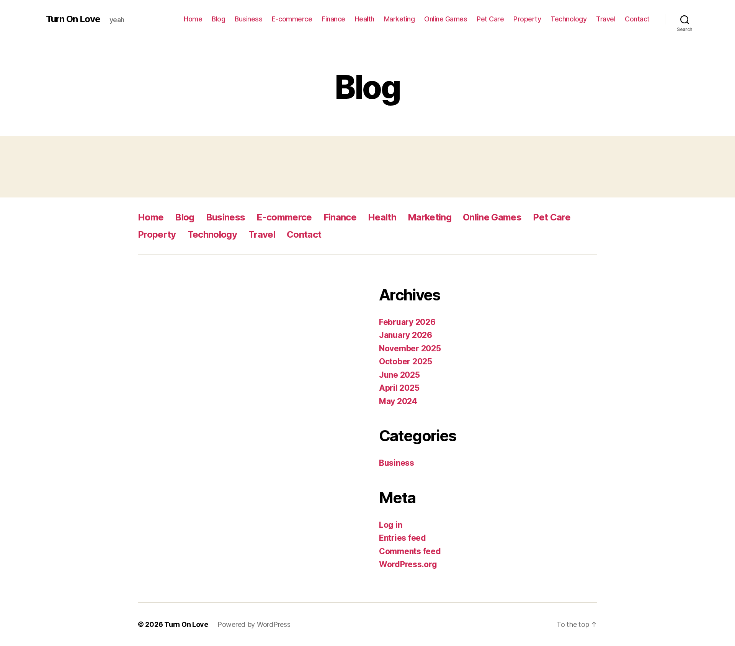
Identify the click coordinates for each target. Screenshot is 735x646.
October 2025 (405, 361)
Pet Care (490, 19)
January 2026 (405, 335)
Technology (568, 19)
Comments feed (410, 551)
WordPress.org (408, 564)
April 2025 (399, 388)
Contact (637, 19)
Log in (390, 525)
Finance (333, 19)
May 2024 (398, 401)
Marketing (399, 19)
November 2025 (410, 348)
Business (248, 19)
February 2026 (407, 322)
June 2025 (399, 375)
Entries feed (402, 538)
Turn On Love (73, 19)
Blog (218, 19)
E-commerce (292, 19)
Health (364, 19)
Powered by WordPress (254, 624)
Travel (605, 19)
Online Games (445, 19)
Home (193, 19)
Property (527, 19)
